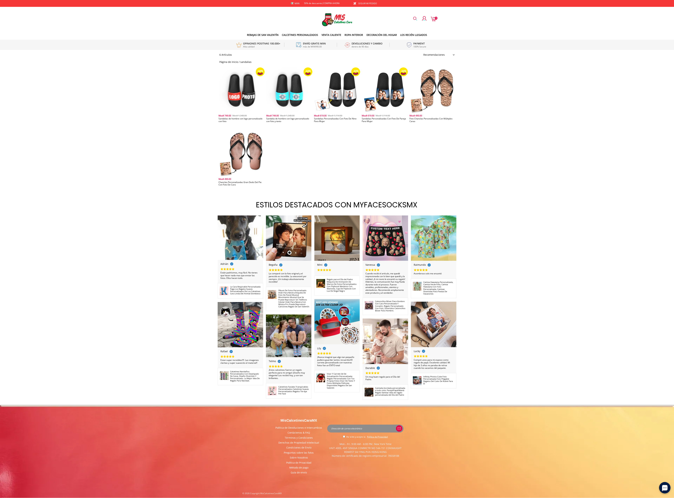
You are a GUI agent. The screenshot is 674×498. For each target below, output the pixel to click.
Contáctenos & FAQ (299, 432)
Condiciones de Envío (298, 447)
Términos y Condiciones (299, 437)
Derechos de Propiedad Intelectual (298, 442)
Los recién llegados (413, 35)
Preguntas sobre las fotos (299, 452)
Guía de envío (299, 472)
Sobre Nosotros (299, 457)
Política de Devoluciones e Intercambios (298, 427)
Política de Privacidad (298, 462)
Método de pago (298, 467)
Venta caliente (331, 35)
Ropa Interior (354, 35)
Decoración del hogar (381, 35)
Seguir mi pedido (367, 3)
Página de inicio (228, 62)
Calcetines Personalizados (300, 35)
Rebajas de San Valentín (263, 35)
